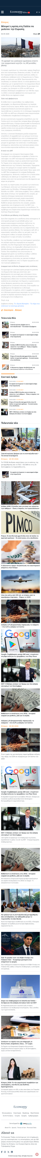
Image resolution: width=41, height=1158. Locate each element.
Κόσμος (5, 22)
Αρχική (14, 1127)
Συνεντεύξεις (8, 1116)
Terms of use (21, 1127)
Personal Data (31, 1127)
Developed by (14, 1123)
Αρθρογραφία (33, 1116)
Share (35, 34)
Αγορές (24, 1116)
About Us (8, 1127)
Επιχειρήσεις (7, 1113)
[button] (2, 12)
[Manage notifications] (37, 1154)
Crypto (17, 1116)
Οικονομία (17, 1113)
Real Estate (35, 1113)
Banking (26, 1113)
